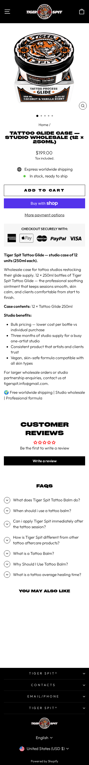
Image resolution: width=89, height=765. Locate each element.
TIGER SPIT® (43, 673)
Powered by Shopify (44, 761)
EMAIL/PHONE (43, 696)
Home (43, 124)
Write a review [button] (45, 461)
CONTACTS (43, 685)
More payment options (44, 214)
